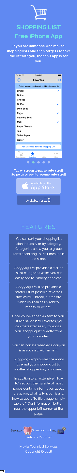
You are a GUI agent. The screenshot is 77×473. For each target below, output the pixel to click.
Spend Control (41, 430)
